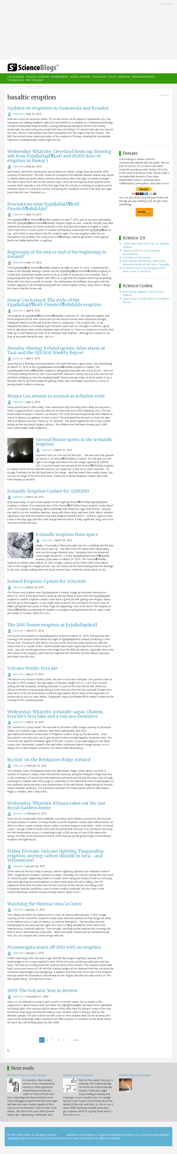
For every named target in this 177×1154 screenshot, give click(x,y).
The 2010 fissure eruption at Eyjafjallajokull (52, 625)
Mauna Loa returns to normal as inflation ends (56, 396)
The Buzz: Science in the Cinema (26, 1075)
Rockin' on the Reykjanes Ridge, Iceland (48, 759)
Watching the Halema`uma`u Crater (44, 904)
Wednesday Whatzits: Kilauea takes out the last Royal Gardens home (56, 805)
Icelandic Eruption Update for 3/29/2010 (48, 491)
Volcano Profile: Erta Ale (32, 668)
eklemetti (18, 113)
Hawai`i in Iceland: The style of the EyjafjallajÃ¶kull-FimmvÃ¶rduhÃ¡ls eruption (54, 302)
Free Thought (34, 80)
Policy (112, 76)
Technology (15, 80)
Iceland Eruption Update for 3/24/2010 (46, 581)
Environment (59, 76)
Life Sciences (15, 76)
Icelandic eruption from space (67, 534)
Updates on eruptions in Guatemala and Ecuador (58, 108)
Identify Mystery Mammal (134, 1075)
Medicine (124, 76)
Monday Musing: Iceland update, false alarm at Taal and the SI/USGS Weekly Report (56, 350)
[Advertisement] (88, 30)
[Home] (34, 67)
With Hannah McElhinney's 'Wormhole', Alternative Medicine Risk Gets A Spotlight (146, 262)
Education (99, 76)
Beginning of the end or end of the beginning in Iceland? (56, 254)
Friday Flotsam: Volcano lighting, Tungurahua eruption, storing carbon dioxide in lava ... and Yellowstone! (55, 855)
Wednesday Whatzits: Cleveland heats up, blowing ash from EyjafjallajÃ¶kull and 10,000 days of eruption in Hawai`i (59, 156)
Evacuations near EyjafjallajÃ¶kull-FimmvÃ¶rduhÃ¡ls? (44, 206)
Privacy (61, 1134)
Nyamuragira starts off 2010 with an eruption (54, 947)
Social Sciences (80, 76)
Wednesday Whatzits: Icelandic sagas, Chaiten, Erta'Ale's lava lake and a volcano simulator (55, 714)
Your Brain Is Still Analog (136, 257)
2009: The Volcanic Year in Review (42, 990)
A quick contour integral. (78, 1075)
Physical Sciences (37, 76)
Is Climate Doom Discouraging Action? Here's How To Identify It (144, 269)
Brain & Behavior (143, 76)
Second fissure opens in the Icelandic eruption (74, 442)
